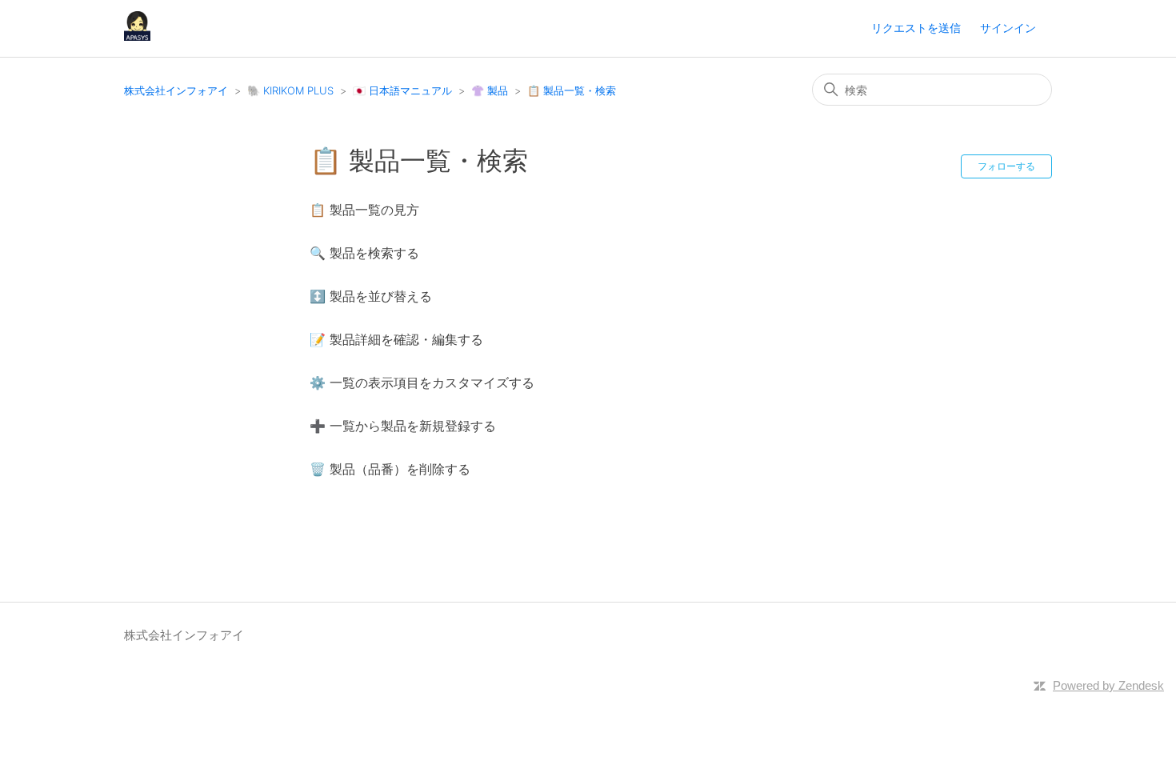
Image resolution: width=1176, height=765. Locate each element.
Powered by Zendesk (1108, 685)
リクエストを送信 (916, 27)
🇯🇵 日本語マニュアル (402, 90)
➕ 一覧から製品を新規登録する (403, 426)
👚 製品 (489, 90)
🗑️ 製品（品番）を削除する (390, 469)
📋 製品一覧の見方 (364, 210)
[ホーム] (137, 36)
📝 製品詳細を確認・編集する (396, 339)
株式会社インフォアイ (176, 90)
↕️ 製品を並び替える (371, 296)
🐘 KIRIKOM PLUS (290, 90)
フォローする (1006, 166)
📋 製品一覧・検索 (571, 90)
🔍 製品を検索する (364, 253)
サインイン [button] (1008, 27)
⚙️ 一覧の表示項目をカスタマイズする (422, 382)
